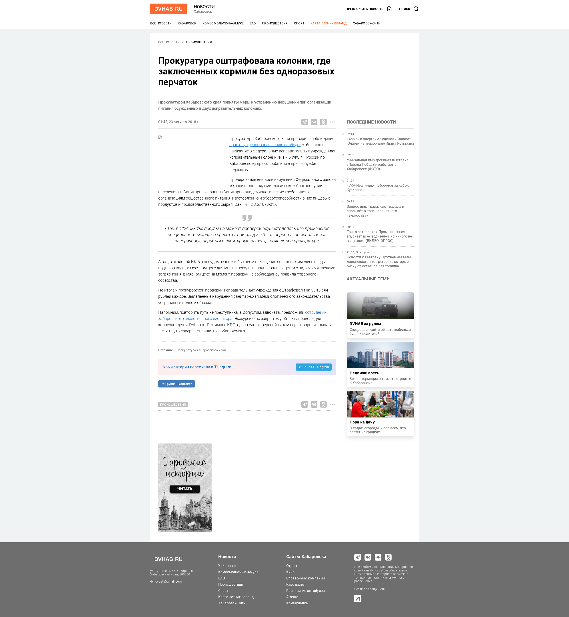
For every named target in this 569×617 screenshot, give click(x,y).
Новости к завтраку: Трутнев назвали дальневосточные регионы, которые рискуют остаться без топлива (379, 261)
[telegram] (357, 557)
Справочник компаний (305, 578)
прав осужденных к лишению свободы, (265, 144)
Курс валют (296, 584)
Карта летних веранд (329, 23)
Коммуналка (297, 603)
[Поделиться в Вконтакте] (314, 122)
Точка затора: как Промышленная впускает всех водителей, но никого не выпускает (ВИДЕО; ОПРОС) (379, 236)
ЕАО (253, 23)
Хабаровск (187, 23)
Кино (290, 572)
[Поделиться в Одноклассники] (323, 122)
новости (204, 6)
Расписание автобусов (305, 591)
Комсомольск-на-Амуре (223, 23)
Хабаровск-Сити (367, 23)
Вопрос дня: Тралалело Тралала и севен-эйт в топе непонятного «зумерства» (375, 211)
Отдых (291, 566)
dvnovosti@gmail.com (166, 581)
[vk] (368, 557)
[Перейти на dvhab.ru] (168, 9)
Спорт (299, 23)
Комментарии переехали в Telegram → (199, 367)
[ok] (388, 557)
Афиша (292, 597)
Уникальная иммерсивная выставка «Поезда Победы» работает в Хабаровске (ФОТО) (378, 164)
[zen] (378, 557)
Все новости (161, 23)
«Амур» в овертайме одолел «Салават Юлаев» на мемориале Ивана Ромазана (380, 141)
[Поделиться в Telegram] (304, 122)
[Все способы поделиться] (332, 122)
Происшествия (275, 23)
